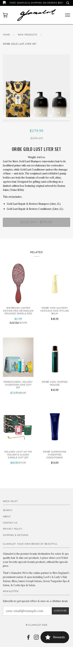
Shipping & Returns (15, 535)
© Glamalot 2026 (36, 625)
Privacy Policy (13, 529)
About (7, 516)
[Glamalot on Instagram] (36, 638)
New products (27, 34)
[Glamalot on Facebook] (28, 638)
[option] (36, 88)
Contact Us (10, 523)
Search (7, 510)
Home (6, 34)
